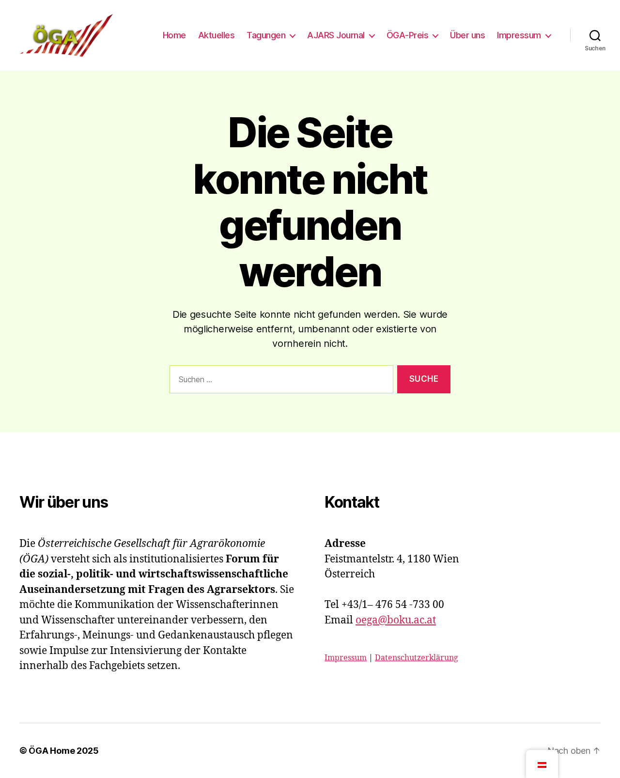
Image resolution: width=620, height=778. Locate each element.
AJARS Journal (336, 35)
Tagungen (266, 35)
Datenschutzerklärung (416, 658)
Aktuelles (216, 35)
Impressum (519, 35)
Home (174, 35)
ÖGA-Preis (408, 35)
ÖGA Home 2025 (64, 751)
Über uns (467, 35)
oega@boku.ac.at (396, 620)
